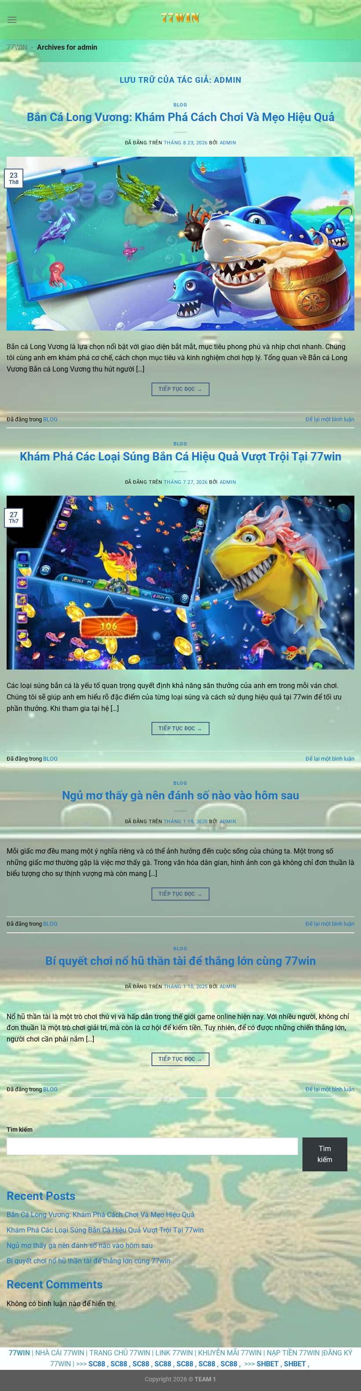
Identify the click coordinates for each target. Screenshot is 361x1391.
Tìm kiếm (20, 1129)
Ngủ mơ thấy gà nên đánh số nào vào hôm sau (180, 795)
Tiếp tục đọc (180, 389)
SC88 (96, 1364)
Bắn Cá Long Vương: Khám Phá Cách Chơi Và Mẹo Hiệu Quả (181, 117)
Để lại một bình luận (330, 419)
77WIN (17, 47)
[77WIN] (180, 20)
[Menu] (12, 19)
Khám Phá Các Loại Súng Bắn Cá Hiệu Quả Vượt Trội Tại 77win (181, 456)
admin (228, 80)
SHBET (268, 1364)
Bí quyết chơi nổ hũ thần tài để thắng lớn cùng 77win (180, 961)
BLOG (180, 105)
